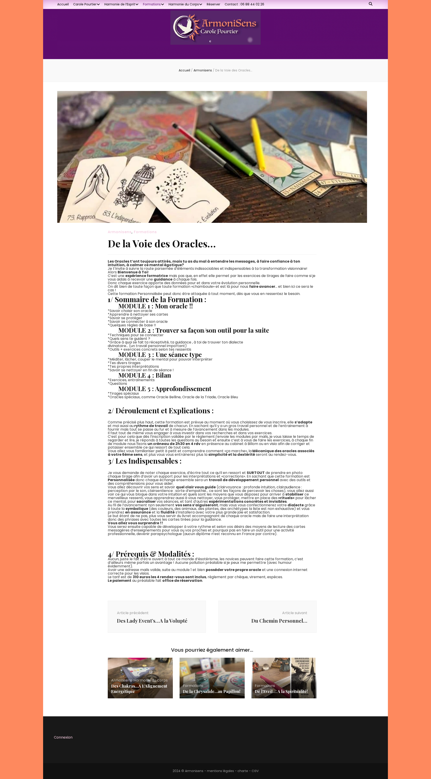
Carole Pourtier (85, 4)
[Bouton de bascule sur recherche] (370, 4)
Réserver (213, 4)
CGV (255, 771)
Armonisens (120, 232)
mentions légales (220, 771)
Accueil (63, 4)
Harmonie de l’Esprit (119, 4)
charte (242, 771)
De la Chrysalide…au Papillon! (211, 691)
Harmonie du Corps (184, 4)
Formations (152, 4)
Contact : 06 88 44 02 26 (244, 4)
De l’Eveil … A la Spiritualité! (281, 691)
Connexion (63, 737)
